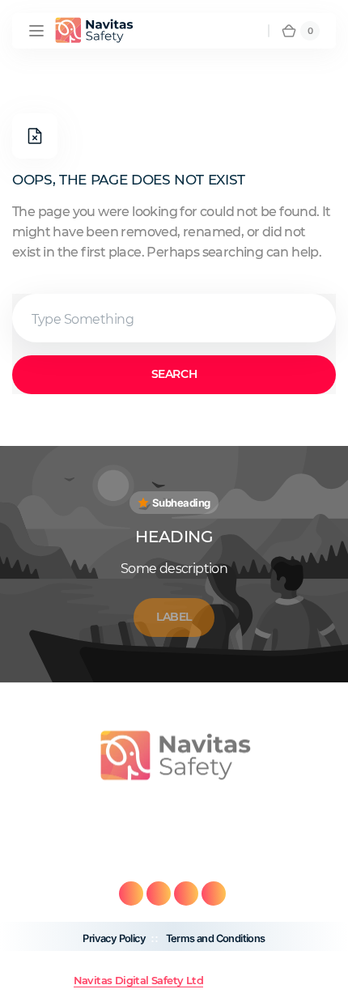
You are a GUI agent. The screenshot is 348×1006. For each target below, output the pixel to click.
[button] (36, 31)
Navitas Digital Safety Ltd (138, 980)
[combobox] (174, 318)
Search (174, 374)
